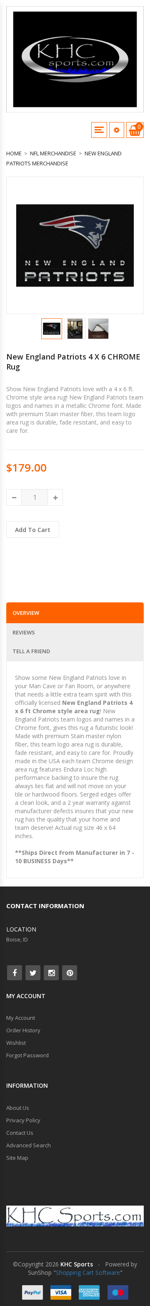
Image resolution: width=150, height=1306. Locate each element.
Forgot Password (27, 1055)
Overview (25, 613)
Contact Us (19, 1132)
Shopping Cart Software (88, 1272)
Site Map (17, 1157)
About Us (17, 1107)
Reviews (23, 632)
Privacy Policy (23, 1120)
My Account (20, 1017)
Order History (23, 1030)
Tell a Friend (31, 651)
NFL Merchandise (53, 153)
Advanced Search (28, 1145)
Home (14, 153)
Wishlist (16, 1042)
